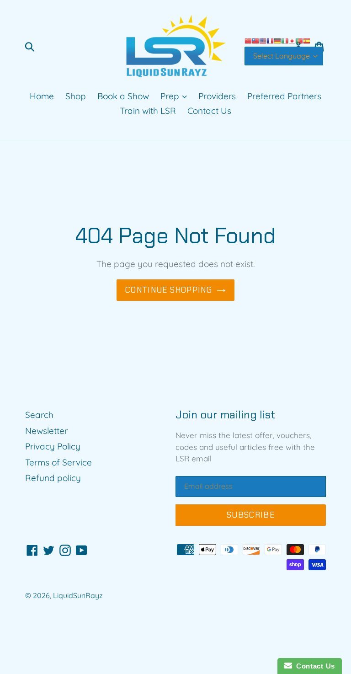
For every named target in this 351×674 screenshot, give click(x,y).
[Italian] (284, 40)
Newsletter (46, 430)
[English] (262, 40)
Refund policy (53, 477)
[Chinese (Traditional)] (255, 40)
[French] (270, 40)
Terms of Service (58, 462)
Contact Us (209, 110)
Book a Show (123, 96)
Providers (217, 96)
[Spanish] (306, 40)
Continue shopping (168, 290)
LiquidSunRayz (78, 595)
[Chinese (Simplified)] (248, 40)
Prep (170, 96)
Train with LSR (148, 110)
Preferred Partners (284, 96)
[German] (277, 40)
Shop (75, 96)
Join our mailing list (225, 415)
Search (39, 414)
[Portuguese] (299, 40)
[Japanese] (292, 40)
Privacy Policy (52, 446)
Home (42, 96)
